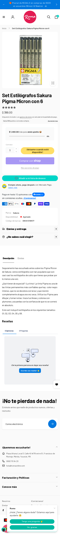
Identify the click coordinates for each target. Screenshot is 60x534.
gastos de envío (26, 117)
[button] (4, 17)
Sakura (16, 213)
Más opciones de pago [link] (30, 168)
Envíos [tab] (21, 258)
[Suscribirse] (52, 424)
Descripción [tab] (8, 258)
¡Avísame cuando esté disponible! (37, 150)
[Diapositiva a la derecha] (56, 4)
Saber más (12, 187)
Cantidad (9, 145)
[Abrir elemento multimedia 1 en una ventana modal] (30, 60)
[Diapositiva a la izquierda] (4, 4)
